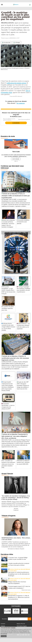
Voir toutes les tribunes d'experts (16, 548)
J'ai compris (3, 636)
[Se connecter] (30, 4)
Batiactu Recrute (21, 623)
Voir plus (16, 508)
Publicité (3, 626)
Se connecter (21, 103)
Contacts (3, 623)
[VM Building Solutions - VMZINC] (16, 611)
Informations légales (22, 626)
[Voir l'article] (29, 232)
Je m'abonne (16, 122)
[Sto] (24, 611)
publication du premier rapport (16, 83)
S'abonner (16, 510)
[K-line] (7, 611)
